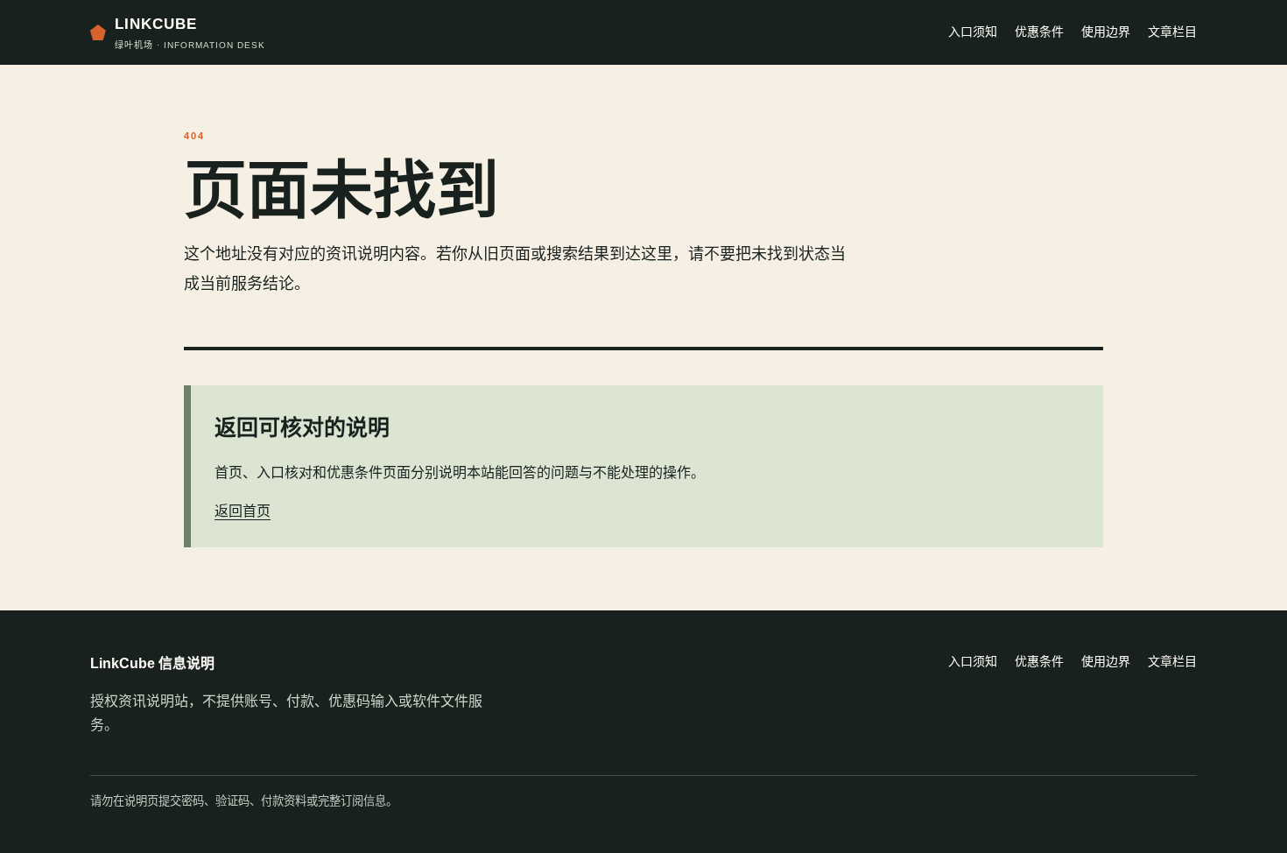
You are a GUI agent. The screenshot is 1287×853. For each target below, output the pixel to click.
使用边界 (1105, 32)
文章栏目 (1172, 32)
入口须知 (972, 32)
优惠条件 (1039, 32)
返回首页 (242, 511)
